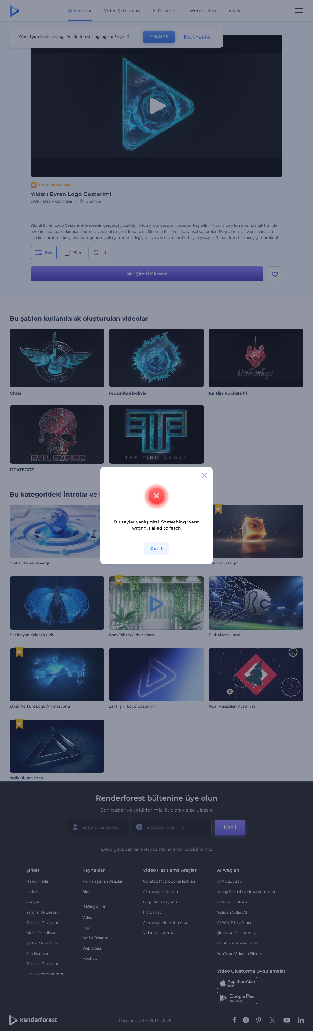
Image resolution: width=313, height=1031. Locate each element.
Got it (156, 548)
